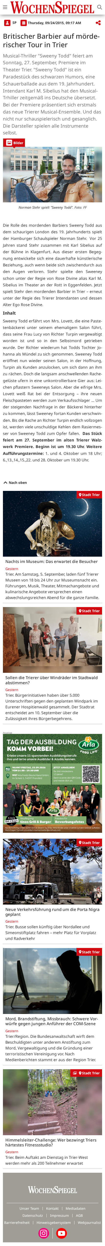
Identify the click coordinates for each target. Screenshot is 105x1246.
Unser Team (29, 1208)
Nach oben (17, 482)
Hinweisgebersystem (54, 1222)
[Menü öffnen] (5, 7)
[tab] (14, 142)
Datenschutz (32, 1215)
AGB (79, 1215)
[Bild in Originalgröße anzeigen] (52, 174)
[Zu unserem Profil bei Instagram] (43, 1233)
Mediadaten (75, 1208)
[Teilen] (98, 23)
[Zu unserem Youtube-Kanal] (61, 1233)
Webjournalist (89, 1222)
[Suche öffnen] (99, 7)
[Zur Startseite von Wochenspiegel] (52, 7)
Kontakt (52, 1208)
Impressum (59, 1215)
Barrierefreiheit (17, 1222)
